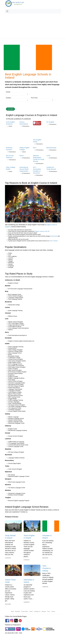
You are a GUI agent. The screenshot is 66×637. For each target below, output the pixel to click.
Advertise (44, 611)
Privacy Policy (24, 611)
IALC (34, 147)
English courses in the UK (42, 231)
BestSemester (51, 147)
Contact (53, 611)
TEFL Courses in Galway (46, 568)
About (12, 611)
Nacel (21, 155)
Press (48, 611)
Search (31, 611)
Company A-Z (37, 611)
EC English (50, 122)
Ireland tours (53, 236)
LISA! (48, 155)
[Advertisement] (33, 25)
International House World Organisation (23, 169)
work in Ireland (53, 240)
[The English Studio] (37, 123)
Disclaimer (17, 611)
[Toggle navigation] (7, 11)
